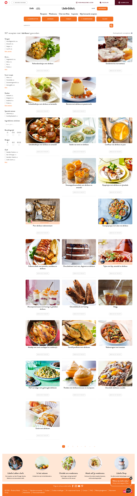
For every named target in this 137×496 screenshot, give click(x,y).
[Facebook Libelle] (73, 486)
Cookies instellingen (58, 490)
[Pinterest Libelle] (82, 486)
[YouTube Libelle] (79, 486)
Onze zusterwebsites (38, 493)
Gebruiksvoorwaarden (36, 490)
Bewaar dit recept (42, 70)
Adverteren (26, 493)
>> (94, 446)
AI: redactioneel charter (73, 490)
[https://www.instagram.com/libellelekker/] (76, 486)
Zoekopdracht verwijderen (122, 33)
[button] (123, 2)
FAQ (91, 490)
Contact (85, 490)
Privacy (25, 490)
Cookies (47, 490)
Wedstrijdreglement (101, 490)
